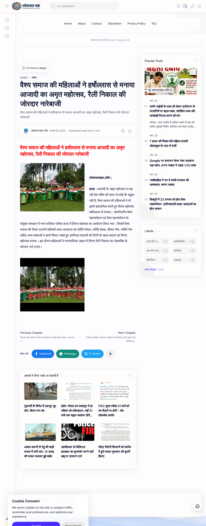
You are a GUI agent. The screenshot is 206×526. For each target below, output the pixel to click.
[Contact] (97, 23)
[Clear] (114, 6)
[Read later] (123, 131)
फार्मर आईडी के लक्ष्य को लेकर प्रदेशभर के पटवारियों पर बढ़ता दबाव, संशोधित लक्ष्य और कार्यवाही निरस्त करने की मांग (172, 111)
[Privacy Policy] (136, 23)
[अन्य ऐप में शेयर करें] (110, 354)
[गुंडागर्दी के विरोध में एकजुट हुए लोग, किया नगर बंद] (40, 391)
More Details (73, 510)
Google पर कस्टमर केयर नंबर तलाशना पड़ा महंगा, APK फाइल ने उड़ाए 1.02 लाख (173, 163)
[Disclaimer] (115, 23)
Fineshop (101, 510)
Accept (36, 510)
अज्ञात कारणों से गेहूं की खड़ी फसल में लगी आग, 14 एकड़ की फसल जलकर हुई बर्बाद (39, 451)
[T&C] (154, 23)
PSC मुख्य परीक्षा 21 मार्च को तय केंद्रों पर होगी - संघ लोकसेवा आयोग (113, 410)
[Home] (68, 23)
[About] (81, 23)
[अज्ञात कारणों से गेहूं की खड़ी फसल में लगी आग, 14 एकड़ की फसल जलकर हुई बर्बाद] (40, 432)
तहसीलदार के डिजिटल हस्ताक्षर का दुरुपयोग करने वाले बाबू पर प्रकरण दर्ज (77, 451)
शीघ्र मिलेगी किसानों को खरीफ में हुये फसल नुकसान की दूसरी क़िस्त (114, 451)
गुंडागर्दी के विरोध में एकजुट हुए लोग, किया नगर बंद (40, 408)
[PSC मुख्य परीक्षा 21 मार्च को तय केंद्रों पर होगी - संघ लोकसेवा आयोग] (114, 391)
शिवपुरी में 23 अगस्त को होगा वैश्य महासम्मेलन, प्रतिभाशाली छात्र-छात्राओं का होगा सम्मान (173, 204)
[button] (192, 6)
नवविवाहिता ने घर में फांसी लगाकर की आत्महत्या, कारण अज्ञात (169, 182)
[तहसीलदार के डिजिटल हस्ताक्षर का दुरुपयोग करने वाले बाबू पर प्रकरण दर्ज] (77, 432)
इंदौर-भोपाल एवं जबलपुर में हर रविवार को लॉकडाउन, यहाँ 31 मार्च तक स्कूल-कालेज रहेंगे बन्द (77, 411)
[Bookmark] (178, 6)
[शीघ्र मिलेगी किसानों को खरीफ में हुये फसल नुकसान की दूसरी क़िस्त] (114, 432)
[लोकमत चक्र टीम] (39, 130)
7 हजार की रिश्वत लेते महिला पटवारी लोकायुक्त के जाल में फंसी (169, 143)
